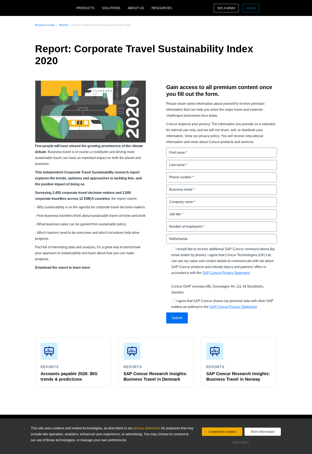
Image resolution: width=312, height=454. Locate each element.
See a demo (226, 8)
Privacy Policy (241, 442)
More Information (262, 431)
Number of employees (184, 224)
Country (172, 236)
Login (250, 8)
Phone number (178, 174)
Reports (63, 25)
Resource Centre (45, 25)
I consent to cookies (222, 431)
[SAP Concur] (54, 8)
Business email (178, 187)
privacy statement (146, 428)
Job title (172, 211)
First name (174, 150)
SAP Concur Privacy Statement (225, 273)
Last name (174, 162)
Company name (179, 199)
